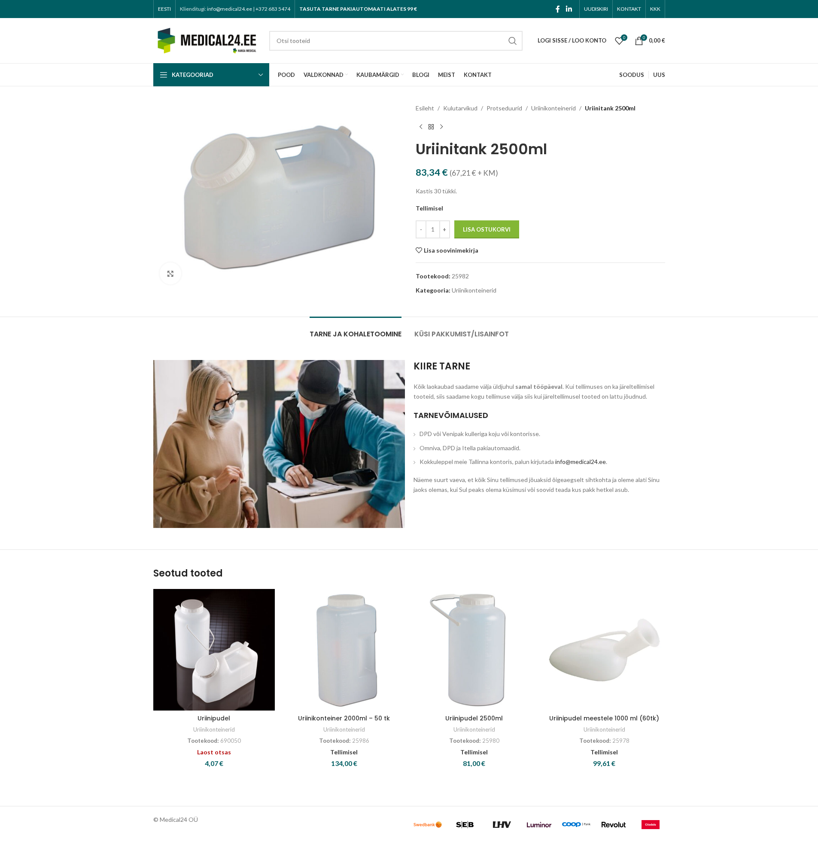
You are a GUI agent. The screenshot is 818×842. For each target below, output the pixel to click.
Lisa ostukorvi (487, 229)
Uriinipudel (214, 718)
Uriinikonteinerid (553, 108)
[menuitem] (164, 9)
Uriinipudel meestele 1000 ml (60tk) (604, 718)
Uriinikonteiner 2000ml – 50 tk (344, 718)
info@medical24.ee (229, 9)
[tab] (355, 330)
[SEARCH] (513, 41)
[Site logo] (207, 39)
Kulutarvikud (460, 108)
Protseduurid (504, 108)
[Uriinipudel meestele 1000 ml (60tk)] (604, 650)
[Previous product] (421, 127)
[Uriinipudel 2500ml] (474, 650)
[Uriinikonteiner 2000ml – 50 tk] (344, 650)
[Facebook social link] (558, 9)
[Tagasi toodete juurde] (431, 127)
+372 (272, 9)
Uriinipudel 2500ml (474, 718)
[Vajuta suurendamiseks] (170, 273)
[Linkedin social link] (569, 9)
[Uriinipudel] (214, 650)
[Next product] (441, 127)
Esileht (425, 108)
